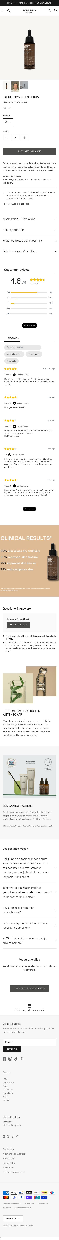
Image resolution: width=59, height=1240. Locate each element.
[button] (29, 292)
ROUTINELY (13, 1226)
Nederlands (10, 1218)
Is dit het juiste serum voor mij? (22, 240)
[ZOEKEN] (10, 10)
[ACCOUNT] (48, 10)
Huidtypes (7, 1089)
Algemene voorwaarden (14, 1154)
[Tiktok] (16, 1059)
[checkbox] (11, 361)
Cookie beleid (9, 1163)
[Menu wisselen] (3, 10)
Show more (29, 509)
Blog (5, 1086)
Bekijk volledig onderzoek (16, 204)
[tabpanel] (29, 429)
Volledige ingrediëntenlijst (19, 251)
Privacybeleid (9, 1158)
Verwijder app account (13, 1172)
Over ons (7, 1072)
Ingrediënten (9, 1093)
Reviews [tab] (12, 338)
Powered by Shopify (26, 1226)
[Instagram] (10, 1059)
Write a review (29, 325)
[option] (29, 48)
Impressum (8, 1167)
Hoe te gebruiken (14, 230)
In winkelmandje (29, 151)
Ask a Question (20, 625)
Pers (5, 1096)
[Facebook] (4, 1059)
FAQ (5, 1079)
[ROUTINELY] (30, 11)
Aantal (5, 131)
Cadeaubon (8, 1082)
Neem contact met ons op (29, 988)
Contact (6, 1100)
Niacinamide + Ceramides (19, 219)
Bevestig (12, 1049)
